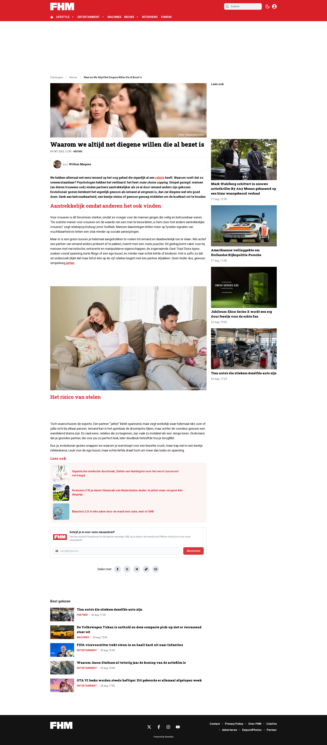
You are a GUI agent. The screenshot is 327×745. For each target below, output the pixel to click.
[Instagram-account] (168, 727)
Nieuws (77, 151)
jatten (70, 263)
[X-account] (149, 727)
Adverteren (229, 730)
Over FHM (254, 723)
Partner (82, 614)
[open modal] (274, 6)
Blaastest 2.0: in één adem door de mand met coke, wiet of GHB (113, 511)
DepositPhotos (252, 730)
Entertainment (87, 650)
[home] (51, 17)
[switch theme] (267, 6)
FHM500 (166, 17)
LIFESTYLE (63, 17)
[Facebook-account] (159, 727)
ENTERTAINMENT (88, 17)
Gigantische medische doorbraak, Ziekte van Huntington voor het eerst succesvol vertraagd (125, 473)
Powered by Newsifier (164, 737)
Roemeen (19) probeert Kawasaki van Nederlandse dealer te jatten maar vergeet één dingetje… (127, 492)
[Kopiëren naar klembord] (146, 569)
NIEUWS (129, 17)
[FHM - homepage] (62, 6)
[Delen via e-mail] (155, 569)
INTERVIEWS (150, 17)
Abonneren (193, 550)
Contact (215, 723)
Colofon (271, 723)
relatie (159, 177)
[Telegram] (136, 569)
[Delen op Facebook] (117, 569)
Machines (83, 637)
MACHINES (114, 17)
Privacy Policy (234, 723)
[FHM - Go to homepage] (61, 725)
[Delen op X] (127, 569)
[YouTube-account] (178, 727)
